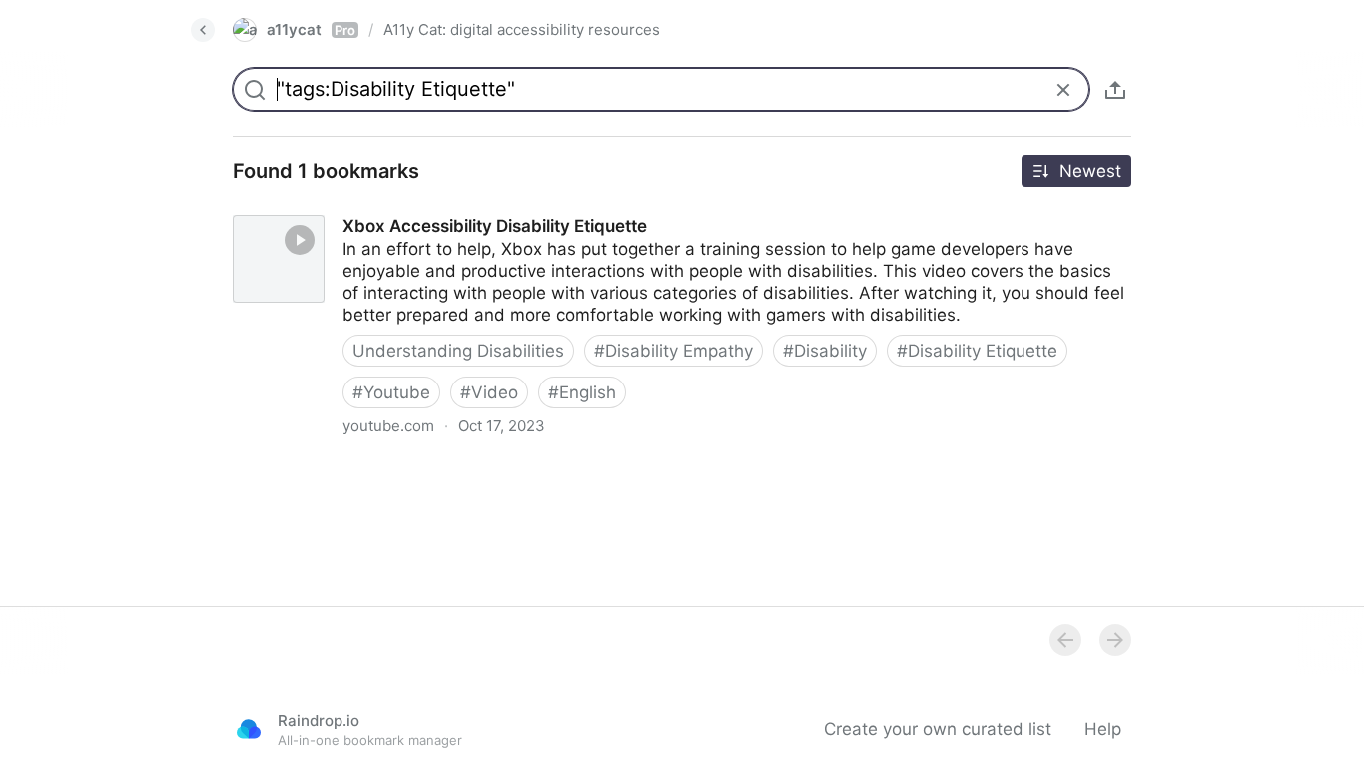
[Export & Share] (1115, 90)
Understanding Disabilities (458, 351)
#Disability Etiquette (977, 351)
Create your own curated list (937, 729)
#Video (489, 392)
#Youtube (391, 392)
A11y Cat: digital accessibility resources (521, 29)
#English (582, 392)
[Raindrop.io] (249, 729)
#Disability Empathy (673, 351)
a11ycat (311, 29)
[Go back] (203, 30)
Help (1102, 729)
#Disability (825, 351)
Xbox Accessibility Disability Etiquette (365, 208)
